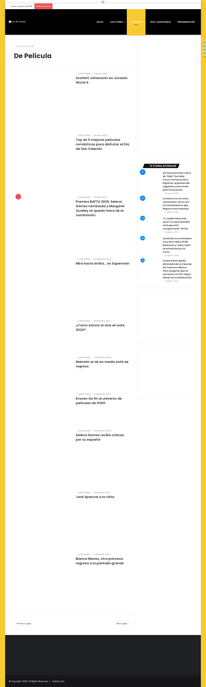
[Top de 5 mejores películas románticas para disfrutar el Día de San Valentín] (43, 163)
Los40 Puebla (84, 73)
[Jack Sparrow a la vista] (43, 520)
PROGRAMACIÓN (186, 22)
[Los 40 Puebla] (17, 22)
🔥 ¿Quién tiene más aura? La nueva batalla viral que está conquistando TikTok (176, 223)
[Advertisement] (167, 318)
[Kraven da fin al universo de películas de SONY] (43, 408)
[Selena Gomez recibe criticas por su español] (43, 458)
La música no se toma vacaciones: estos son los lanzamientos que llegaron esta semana (176, 203)
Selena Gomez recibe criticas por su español (100, 437)
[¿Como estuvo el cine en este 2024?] (43, 335)
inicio (100, 22)
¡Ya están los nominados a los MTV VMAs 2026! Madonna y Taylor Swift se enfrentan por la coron (177, 245)
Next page (122, 623)
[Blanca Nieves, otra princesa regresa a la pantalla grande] (43, 582)
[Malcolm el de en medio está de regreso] (43, 372)
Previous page (24, 623)
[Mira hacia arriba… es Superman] (43, 286)
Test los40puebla (160, 22)
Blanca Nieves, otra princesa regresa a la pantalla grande (100, 560)
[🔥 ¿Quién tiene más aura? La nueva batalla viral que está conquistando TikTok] (151, 226)
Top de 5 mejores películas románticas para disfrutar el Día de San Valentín (102, 144)
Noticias (136, 22)
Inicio (18, 46)
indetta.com (58, 681)
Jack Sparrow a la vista (95, 497)
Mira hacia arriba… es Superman (102, 263)
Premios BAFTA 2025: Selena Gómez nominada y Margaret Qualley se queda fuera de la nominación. (100, 208)
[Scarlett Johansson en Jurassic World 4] (43, 101)
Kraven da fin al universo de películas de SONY (99, 400)
